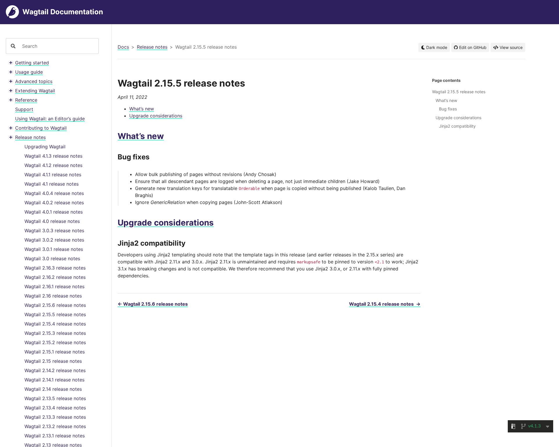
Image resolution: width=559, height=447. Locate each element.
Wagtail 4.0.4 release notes (54, 193)
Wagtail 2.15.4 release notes (55, 324)
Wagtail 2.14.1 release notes (54, 380)
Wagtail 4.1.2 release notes (53, 165)
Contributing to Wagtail (41, 128)
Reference (26, 100)
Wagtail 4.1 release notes (51, 184)
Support (24, 109)
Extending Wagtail (35, 91)
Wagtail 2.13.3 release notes (55, 417)
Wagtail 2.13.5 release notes (55, 398)
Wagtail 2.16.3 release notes (55, 268)
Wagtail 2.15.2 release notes (55, 342)
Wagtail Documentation (62, 12)
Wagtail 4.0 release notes (52, 221)
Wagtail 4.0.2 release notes (54, 202)
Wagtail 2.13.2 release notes (55, 426)
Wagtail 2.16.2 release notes (55, 277)
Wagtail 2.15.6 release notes (55, 305)
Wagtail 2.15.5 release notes (55, 314)
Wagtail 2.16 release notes (53, 296)
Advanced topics (33, 81)
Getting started (32, 63)
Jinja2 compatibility (457, 126)
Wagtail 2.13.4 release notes (55, 408)
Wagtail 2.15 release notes (53, 361)
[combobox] (58, 46)
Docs (123, 47)
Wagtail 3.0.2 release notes (54, 240)
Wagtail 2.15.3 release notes (55, 333)
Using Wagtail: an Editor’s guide (50, 119)
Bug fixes (448, 108)
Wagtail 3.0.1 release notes (53, 249)
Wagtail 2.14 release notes (53, 389)
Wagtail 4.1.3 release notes (53, 156)
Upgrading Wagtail (45, 146)
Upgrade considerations (155, 116)
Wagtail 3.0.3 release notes (54, 230)
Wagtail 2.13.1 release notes (54, 436)
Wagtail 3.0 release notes (52, 258)
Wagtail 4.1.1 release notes (52, 174)
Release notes (30, 137)
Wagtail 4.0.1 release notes (53, 212)
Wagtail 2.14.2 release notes (55, 370)
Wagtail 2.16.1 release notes (54, 286)
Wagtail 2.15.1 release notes (54, 352)
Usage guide (29, 72)
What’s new (141, 109)
